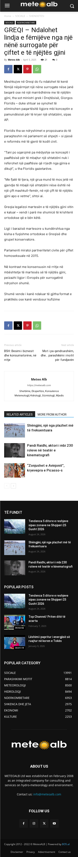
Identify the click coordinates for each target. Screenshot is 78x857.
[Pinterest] (27, 69)
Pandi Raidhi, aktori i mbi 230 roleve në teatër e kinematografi (50, 450)
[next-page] (13, 485)
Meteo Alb (14, 59)
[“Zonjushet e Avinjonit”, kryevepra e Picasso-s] (14, 470)
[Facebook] (8, 69)
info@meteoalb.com (47, 794)
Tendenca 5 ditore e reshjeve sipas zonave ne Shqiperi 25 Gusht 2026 (48, 525)
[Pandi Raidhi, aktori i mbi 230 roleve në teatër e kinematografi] (14, 450)
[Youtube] (54, 823)
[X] (18, 69)
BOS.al (66, 844)
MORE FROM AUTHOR (52, 414)
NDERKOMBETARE (26, 22)
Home (7, 16)
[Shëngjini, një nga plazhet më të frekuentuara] (14, 430)
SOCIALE (20, 16)
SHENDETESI (36, 16)
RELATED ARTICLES (20, 414)
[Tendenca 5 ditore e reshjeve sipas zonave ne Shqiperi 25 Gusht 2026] (14, 526)
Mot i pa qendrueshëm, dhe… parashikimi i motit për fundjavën (57, 355)
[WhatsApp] (37, 69)
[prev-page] (6, 485)
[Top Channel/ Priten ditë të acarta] (14, 622)
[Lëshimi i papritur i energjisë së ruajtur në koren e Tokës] (14, 642)
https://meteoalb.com (39, 385)
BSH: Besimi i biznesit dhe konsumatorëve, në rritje (20, 355)
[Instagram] (34, 823)
